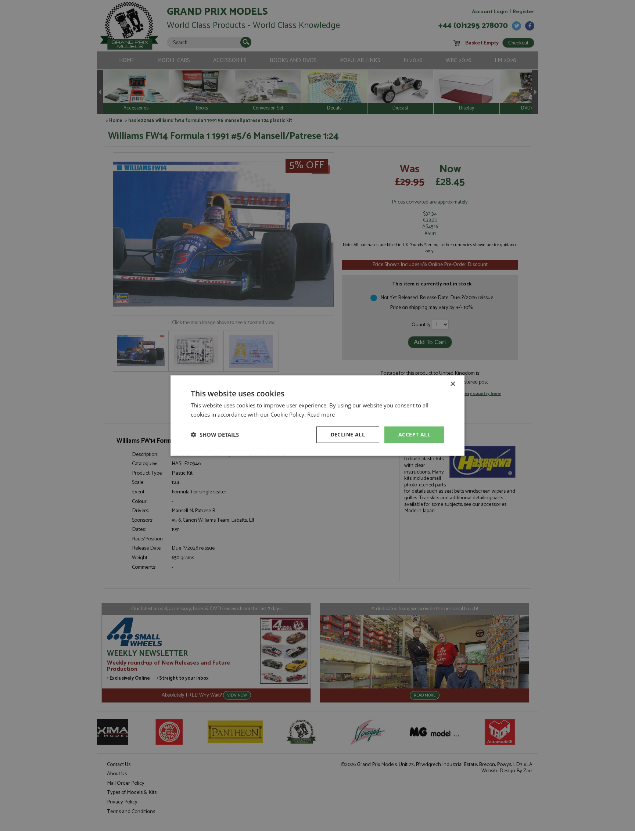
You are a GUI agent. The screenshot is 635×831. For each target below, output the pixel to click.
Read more (321, 414)
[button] (215, 434)
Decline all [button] (348, 434)
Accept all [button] (414, 434)
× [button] (452, 384)
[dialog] (317, 415)
